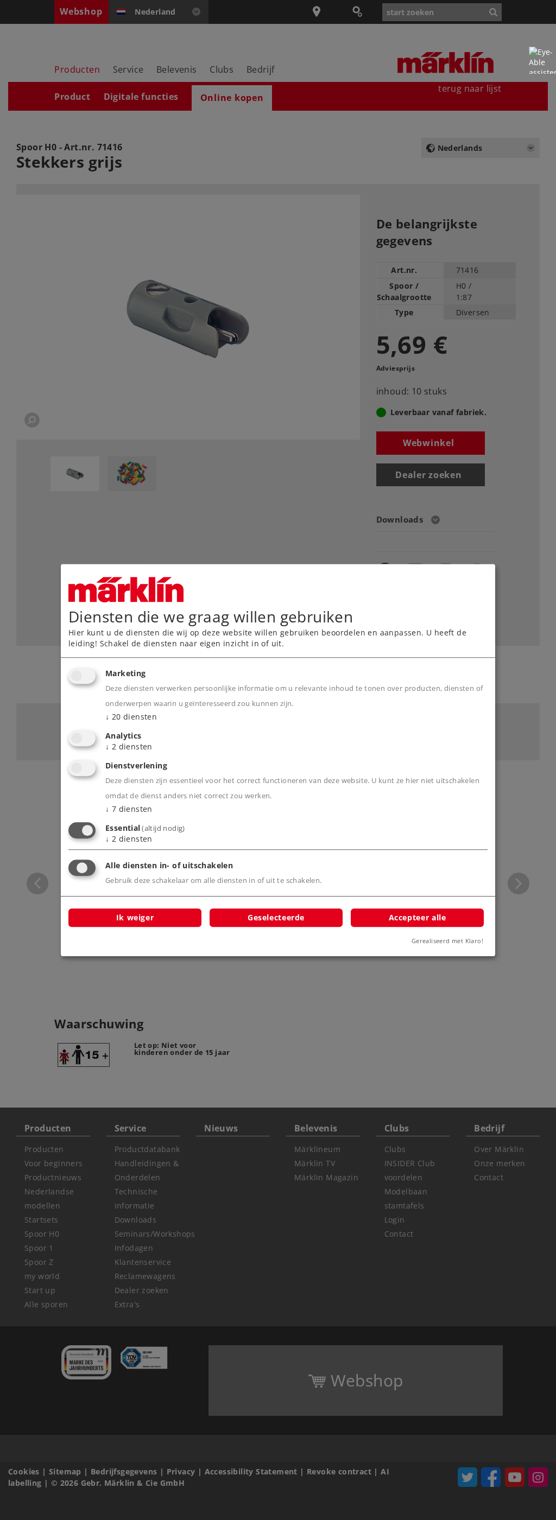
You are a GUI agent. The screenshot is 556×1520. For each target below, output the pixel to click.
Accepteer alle (417, 917)
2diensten (129, 746)
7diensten (129, 809)
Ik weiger (135, 917)
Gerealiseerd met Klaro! (447, 941)
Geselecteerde (276, 917)
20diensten (131, 717)
